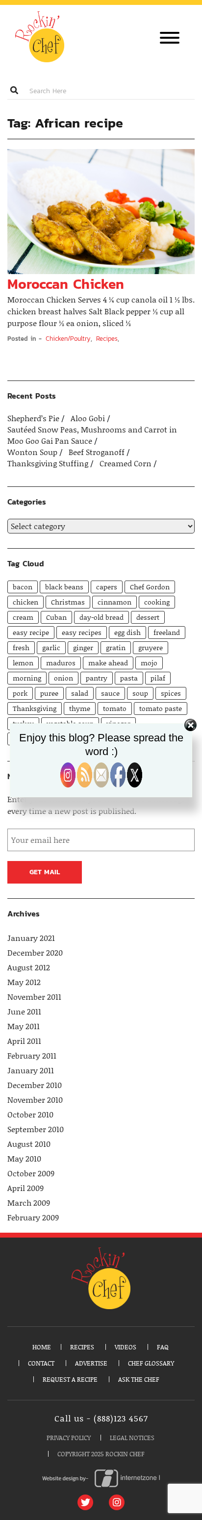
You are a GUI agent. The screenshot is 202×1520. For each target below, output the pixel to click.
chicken (25, 602)
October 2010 (30, 1114)
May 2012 (24, 982)
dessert (147, 617)
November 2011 (34, 996)
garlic (51, 647)
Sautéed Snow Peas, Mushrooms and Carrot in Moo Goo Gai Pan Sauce (92, 435)
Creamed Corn (126, 463)
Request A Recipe (70, 1379)
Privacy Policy (69, 1437)
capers (106, 586)
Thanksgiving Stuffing (48, 463)
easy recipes (81, 632)
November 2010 (35, 1099)
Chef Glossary (151, 1363)
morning (27, 678)
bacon (22, 586)
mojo (149, 662)
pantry (96, 678)
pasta (129, 678)
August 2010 (28, 1144)
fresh (21, 647)
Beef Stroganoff (97, 452)
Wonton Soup (33, 452)
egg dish (127, 632)
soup (140, 693)
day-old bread (101, 617)
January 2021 (31, 938)
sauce (110, 693)
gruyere (150, 647)
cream (23, 617)
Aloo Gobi (89, 418)
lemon (23, 662)
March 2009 (28, 1202)
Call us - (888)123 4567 (101, 1418)
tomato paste (160, 708)
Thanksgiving (34, 708)
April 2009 (25, 1188)
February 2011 (31, 1055)
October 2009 (30, 1173)
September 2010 (35, 1129)
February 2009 (33, 1217)
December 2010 (34, 1085)
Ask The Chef (138, 1379)
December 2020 (35, 952)
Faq (163, 1347)
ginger (83, 647)
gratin (116, 647)
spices (171, 693)
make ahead (108, 662)
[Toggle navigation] (169, 39)
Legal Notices (132, 1437)
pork (20, 693)
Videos (125, 1347)
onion (63, 678)
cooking (157, 602)
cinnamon (114, 602)
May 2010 (24, 1158)
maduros (61, 662)
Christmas (68, 602)
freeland (166, 632)
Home (41, 1347)
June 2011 (24, 1011)
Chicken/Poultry (68, 338)
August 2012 (28, 967)
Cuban (56, 617)
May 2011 (23, 1026)
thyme (79, 708)
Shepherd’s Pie (34, 418)
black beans (64, 586)
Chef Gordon (150, 586)
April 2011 (24, 1041)
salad (79, 693)
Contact (41, 1363)
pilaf (158, 678)
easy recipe (31, 632)
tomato (114, 708)
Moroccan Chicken (65, 284)
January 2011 (30, 1070)
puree (49, 693)
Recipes (107, 338)
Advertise (91, 1363)
